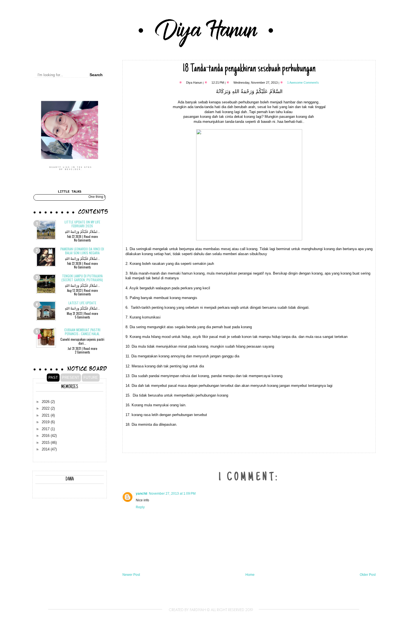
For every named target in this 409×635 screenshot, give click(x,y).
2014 (46, 449)
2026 (46, 402)
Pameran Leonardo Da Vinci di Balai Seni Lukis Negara (82, 250)
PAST (53, 377)
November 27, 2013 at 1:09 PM (172, 493)
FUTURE (90, 377)
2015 (46, 443)
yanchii (141, 493)
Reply (140, 507)
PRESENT (70, 377)
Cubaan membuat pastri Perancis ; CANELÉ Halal (82, 331)
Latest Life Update (82, 302)
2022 (46, 408)
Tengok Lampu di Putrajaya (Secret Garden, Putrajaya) (82, 277)
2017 (46, 429)
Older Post (368, 575)
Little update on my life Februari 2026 (82, 224)
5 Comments (82, 317)
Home (250, 575)
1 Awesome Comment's (303, 82)
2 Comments (82, 352)
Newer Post (131, 575)
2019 (46, 422)
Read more (91, 236)
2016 (46, 436)
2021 (46, 415)
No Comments (82, 240)
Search (96, 75)
